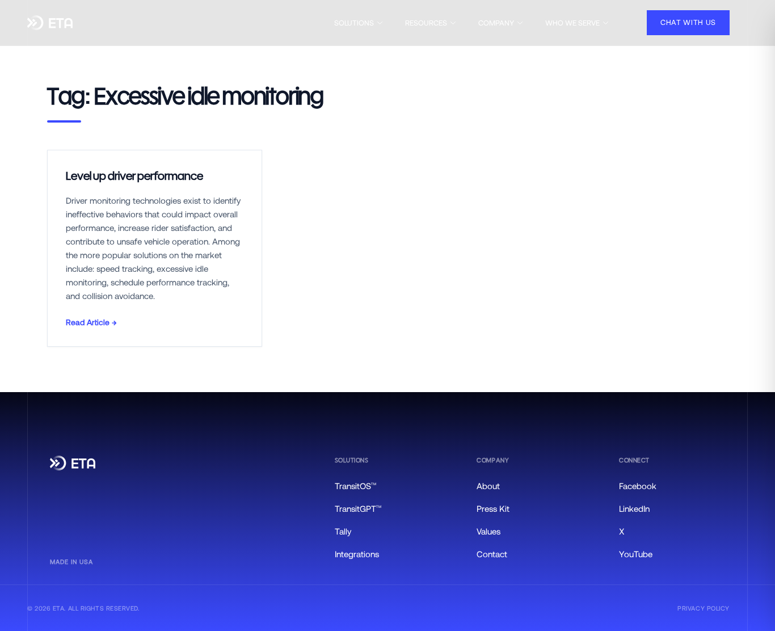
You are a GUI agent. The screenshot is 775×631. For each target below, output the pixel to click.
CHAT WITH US (688, 22)
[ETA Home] (50, 23)
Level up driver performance (134, 176)
